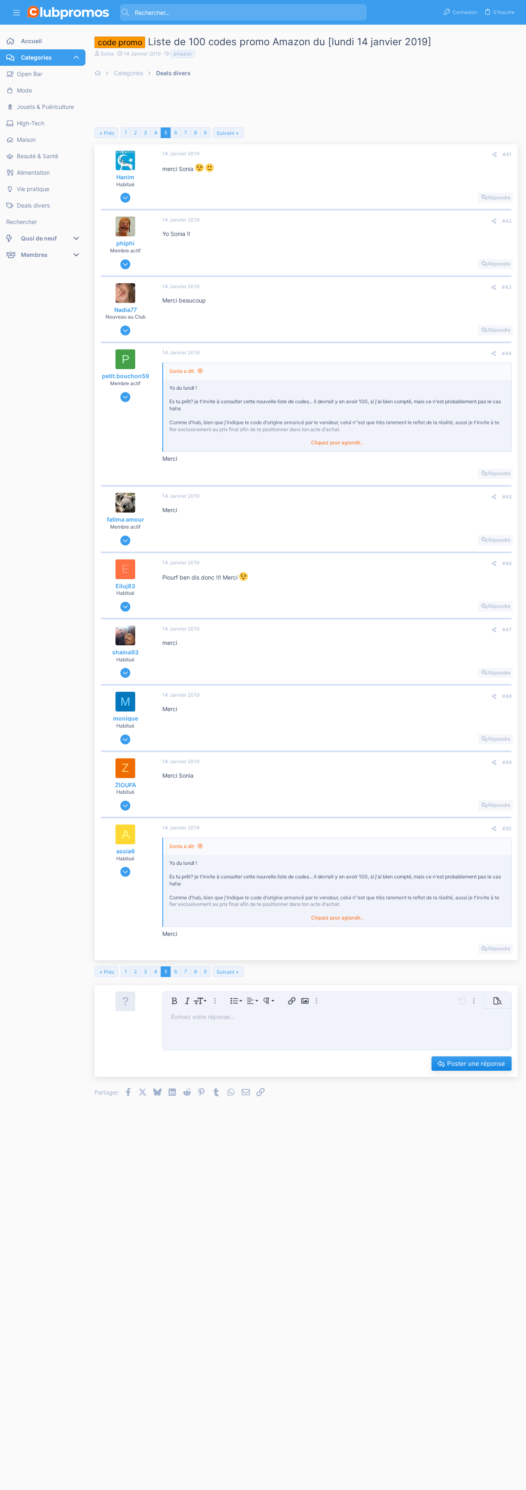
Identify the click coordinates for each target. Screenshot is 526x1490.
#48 (507, 696)
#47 (507, 629)
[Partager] (494, 155)
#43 (507, 287)
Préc (109, 133)
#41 (507, 154)
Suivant (225, 133)
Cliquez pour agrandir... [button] (337, 442)
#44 (507, 353)
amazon (182, 54)
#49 (507, 762)
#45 (507, 497)
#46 (507, 563)
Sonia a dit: (182, 371)
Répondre (499, 197)
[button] (16, 12)
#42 (507, 221)
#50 (507, 828)
